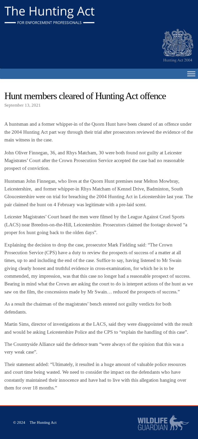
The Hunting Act (43, 422)
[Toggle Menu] (191, 73)
